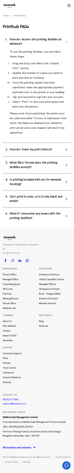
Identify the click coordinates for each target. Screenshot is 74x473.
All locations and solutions (17, 447)
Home (6, 16)
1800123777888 (10, 400)
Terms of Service (63, 457)
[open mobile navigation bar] (69, 5)
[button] (37, 41)
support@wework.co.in (14, 404)
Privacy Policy (11, 462)
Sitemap (26, 462)
